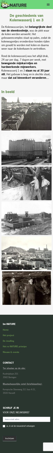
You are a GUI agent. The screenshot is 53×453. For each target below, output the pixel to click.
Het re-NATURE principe (15, 346)
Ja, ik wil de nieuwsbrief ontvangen (20, 426)
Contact (8, 362)
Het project (8, 335)
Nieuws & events (11, 352)
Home (6, 329)
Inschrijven (9, 438)
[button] (48, 4)
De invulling (8, 340)
